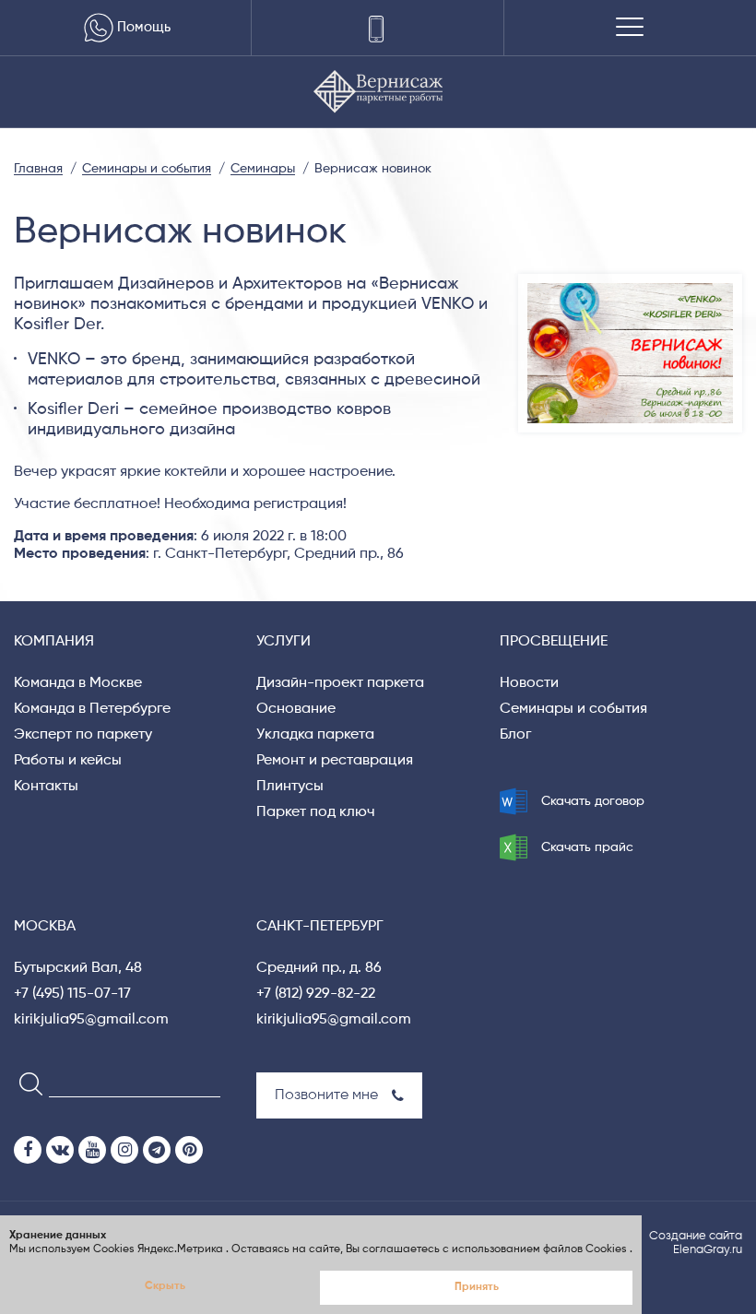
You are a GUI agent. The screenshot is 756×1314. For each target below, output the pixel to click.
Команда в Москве (78, 683)
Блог (515, 735)
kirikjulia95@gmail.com (91, 1019)
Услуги (283, 641)
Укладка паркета (315, 735)
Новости (529, 683)
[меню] (629, 27)
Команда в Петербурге (92, 709)
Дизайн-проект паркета (340, 683)
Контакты (46, 786)
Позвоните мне (326, 1095)
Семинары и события (573, 709)
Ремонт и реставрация (334, 760)
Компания (54, 641)
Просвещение (554, 641)
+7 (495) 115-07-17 (72, 994)
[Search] (25, 1083)
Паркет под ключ (315, 812)
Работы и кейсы (68, 760)
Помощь (144, 27)
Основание (296, 709)
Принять (477, 1287)
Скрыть (165, 1286)
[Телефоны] (377, 28)
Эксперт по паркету (83, 735)
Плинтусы (290, 786)
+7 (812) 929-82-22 (315, 994)
